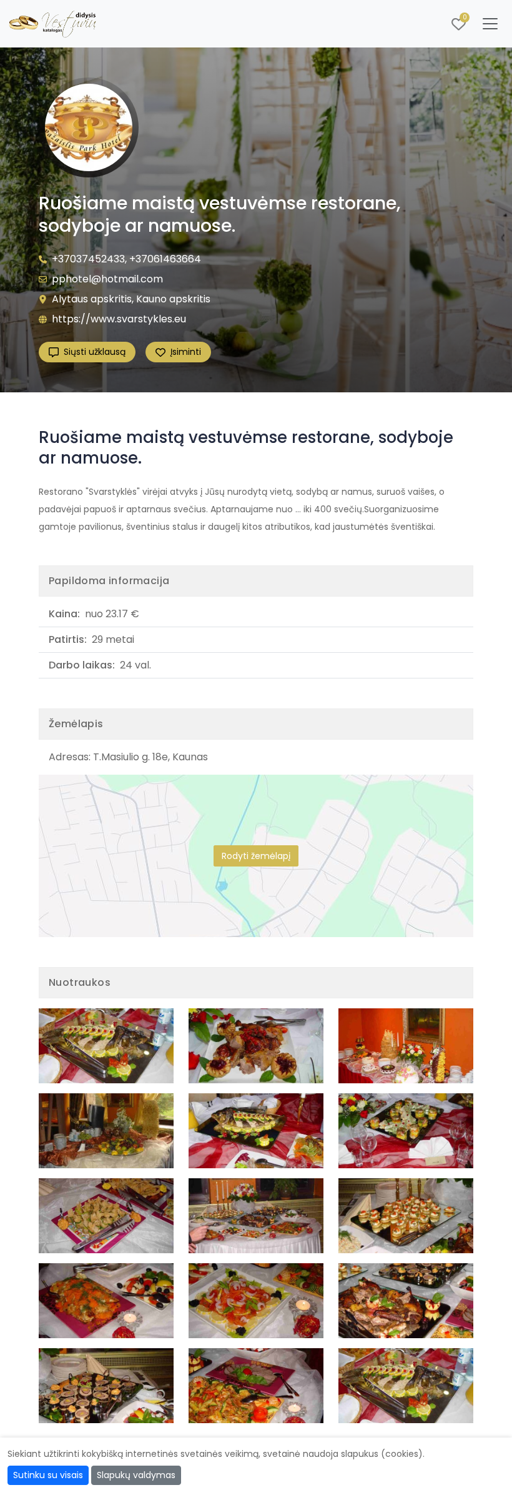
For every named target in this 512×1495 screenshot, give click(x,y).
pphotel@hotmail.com (107, 279)
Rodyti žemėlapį (256, 856)
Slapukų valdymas (136, 1475)
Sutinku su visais (48, 1475)
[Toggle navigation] (490, 23)
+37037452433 (88, 259)
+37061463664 (165, 259)
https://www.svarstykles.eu (119, 319)
